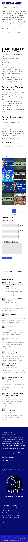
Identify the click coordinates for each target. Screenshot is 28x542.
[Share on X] (6, 147)
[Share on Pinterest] (12, 147)
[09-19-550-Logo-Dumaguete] (11, 3)
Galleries (4, 520)
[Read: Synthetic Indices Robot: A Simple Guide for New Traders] (3, 394)
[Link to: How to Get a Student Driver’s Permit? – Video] (20, 187)
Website (22, 236)
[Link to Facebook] (16, 538)
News (3, 522)
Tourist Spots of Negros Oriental (9, 508)
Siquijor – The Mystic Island (8, 525)
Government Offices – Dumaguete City (10, 517)
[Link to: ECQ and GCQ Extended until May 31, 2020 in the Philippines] (20, 164)
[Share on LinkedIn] (15, 147)
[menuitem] (20, 3)
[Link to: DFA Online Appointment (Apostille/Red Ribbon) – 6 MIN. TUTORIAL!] (8, 175)
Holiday (11, 138)
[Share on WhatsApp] (9, 147)
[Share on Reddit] (21, 147)
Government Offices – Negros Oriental (10, 515)
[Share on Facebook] (3, 147)
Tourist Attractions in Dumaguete (9, 505)
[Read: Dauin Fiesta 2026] (3, 326)
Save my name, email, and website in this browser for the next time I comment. (12, 242)
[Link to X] (18, 538)
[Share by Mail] (24, 147)
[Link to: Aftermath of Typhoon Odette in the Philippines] (20, 175)
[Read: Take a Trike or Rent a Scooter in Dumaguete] (3, 299)
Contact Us (4, 527)
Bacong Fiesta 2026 (10, 314)
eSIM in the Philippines (11, 338)
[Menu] (24, 3)
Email (21, 231)
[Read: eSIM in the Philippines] (3, 338)
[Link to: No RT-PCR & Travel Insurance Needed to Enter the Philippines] (8, 199)
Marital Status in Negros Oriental (14, 352)
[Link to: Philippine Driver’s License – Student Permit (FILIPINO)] (8, 164)
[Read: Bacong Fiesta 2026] (3, 314)
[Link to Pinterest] (20, 538)
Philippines (15, 7)
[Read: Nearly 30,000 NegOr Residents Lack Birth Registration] (3, 364)
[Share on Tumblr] (18, 147)
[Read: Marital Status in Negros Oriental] (3, 352)
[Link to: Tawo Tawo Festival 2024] (20, 199)
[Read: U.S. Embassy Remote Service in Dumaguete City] (3, 378)
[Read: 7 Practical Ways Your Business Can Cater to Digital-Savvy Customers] (3, 409)
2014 (6, 138)
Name (21, 226)
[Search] (20, 3)
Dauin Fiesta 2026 (10, 326)
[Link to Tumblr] (22, 538)
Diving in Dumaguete (6, 512)
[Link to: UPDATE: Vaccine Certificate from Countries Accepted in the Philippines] (8, 187)
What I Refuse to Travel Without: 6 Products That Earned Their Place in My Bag (15, 284)
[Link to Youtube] (25, 538)
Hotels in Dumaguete (7, 510)
